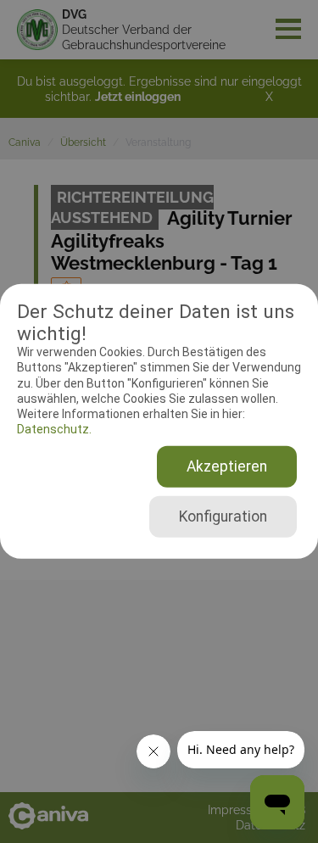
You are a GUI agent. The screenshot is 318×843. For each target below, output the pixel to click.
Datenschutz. (54, 429)
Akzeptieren (227, 466)
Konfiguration (223, 516)
